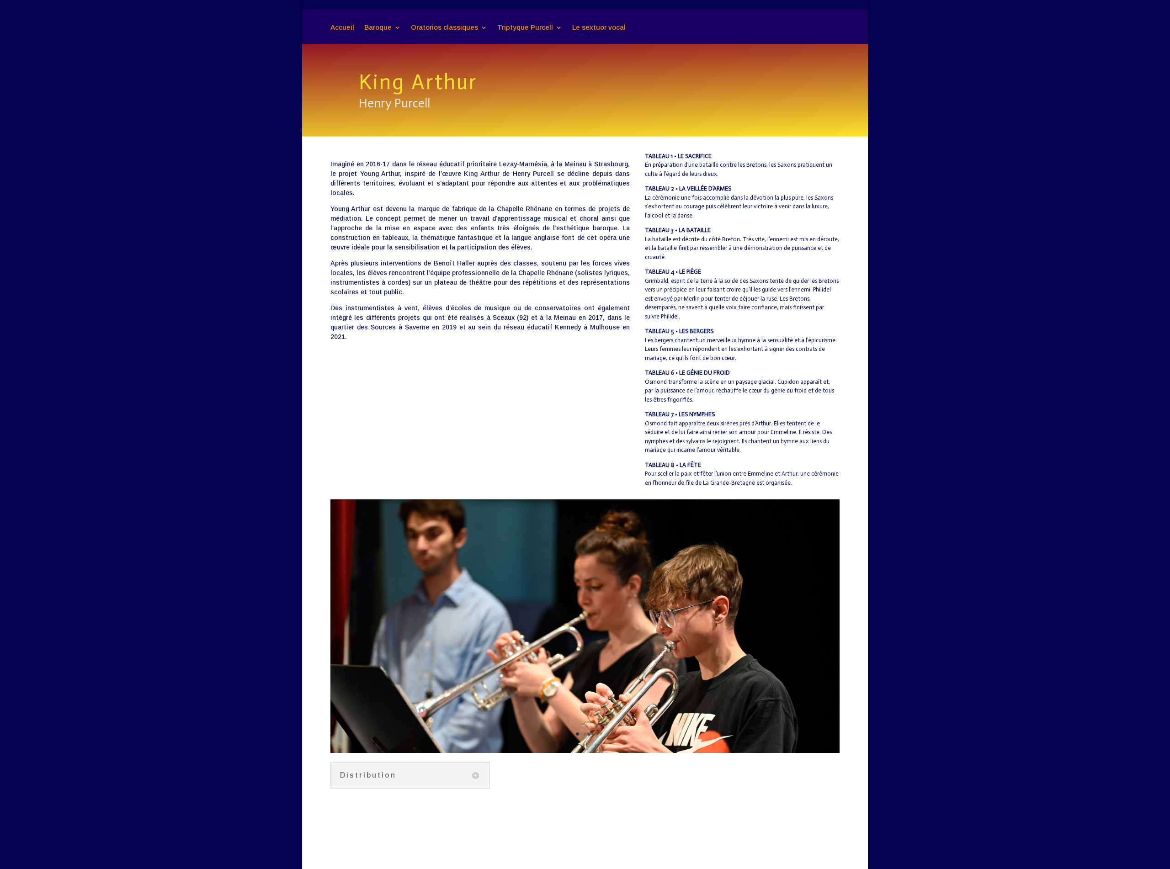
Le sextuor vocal (599, 27)
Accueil (342, 27)
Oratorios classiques (444, 27)
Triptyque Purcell (525, 27)
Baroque (378, 27)
